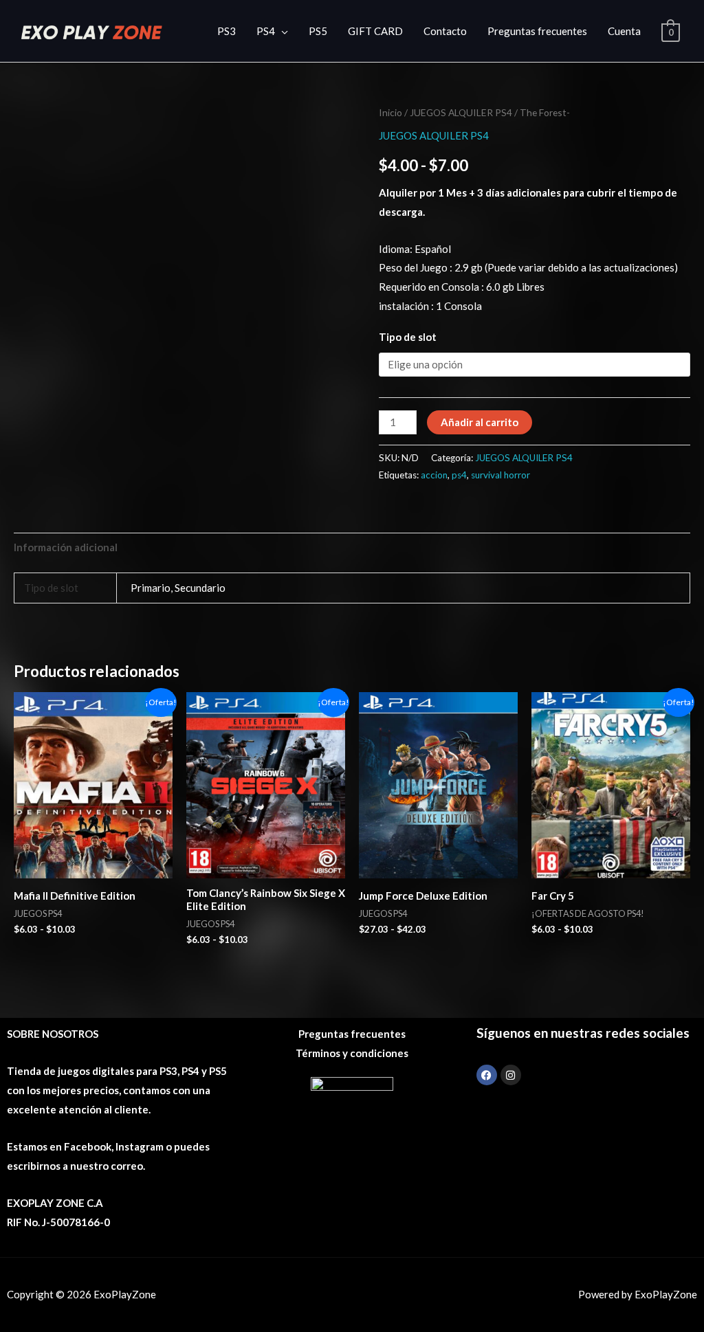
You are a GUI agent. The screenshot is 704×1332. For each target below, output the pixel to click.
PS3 (226, 31)
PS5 (318, 31)
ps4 (459, 474)
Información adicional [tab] (66, 547)
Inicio (390, 112)
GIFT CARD (375, 31)
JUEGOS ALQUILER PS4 (461, 112)
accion (434, 474)
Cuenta (624, 31)
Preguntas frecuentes (537, 31)
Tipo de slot (408, 337)
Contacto (445, 31)
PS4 (265, 31)
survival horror (500, 474)
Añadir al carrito (479, 422)
